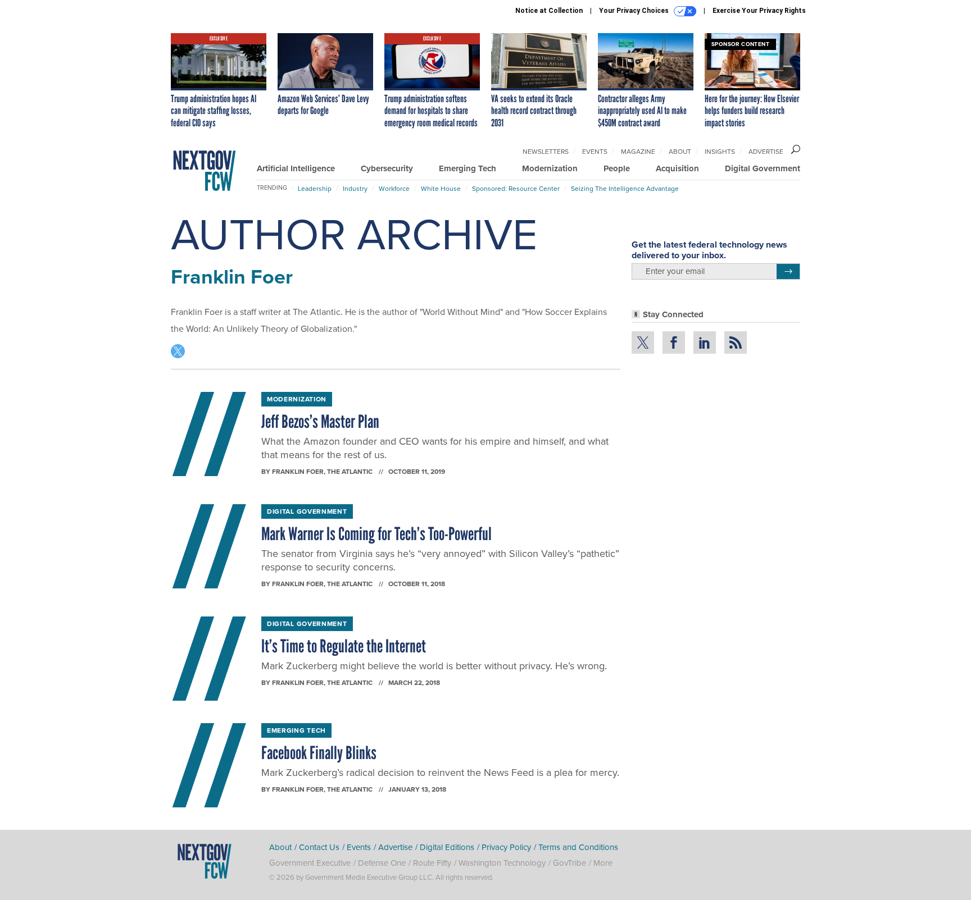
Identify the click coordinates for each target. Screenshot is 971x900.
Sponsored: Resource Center (516, 188)
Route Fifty (432, 863)
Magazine (638, 151)
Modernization (550, 168)
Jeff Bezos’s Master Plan (320, 421)
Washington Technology (502, 863)
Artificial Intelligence (296, 168)
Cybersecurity (387, 168)
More (602, 863)
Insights (720, 151)
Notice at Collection (549, 11)
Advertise (765, 151)
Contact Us (319, 847)
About (680, 151)
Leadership (315, 188)
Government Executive (310, 863)
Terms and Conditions (578, 847)
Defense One (382, 863)
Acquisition (677, 168)
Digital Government (762, 168)
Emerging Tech (467, 168)
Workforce (394, 188)
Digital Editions (447, 847)
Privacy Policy (506, 847)
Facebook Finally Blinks (318, 753)
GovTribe (569, 863)
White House (441, 188)
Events (594, 151)
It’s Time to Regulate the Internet (343, 646)
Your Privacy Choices (634, 11)
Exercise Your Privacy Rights (759, 11)
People (617, 168)
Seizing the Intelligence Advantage (625, 188)
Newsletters (546, 151)
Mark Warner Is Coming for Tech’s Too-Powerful (376, 534)
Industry (355, 188)
